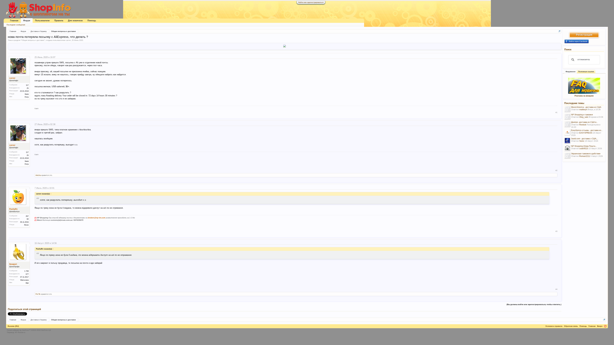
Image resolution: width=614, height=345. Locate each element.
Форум (26, 20)
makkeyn (583, 109)
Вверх (599, 326)
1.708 (26, 271)
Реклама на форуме (584, 96)
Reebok (582, 125)
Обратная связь (571, 326)
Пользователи (42, 20)
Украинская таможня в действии (585, 154)
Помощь (91, 20)
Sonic (581, 141)
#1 (556, 112)
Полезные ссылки (586, 72)
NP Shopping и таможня (582, 115)
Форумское (570, 72)
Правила (58, 20)
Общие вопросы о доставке (33, 40)
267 (27, 216)
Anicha (38, 175)
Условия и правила (553, 326)
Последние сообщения (16, 25)
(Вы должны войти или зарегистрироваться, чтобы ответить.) (534, 304)
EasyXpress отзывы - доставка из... (587, 130)
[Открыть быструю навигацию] (559, 31)
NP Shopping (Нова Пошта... (584, 146)
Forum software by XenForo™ (29, 330)
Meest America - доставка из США (586, 107)
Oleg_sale (583, 117)
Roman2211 (584, 156)
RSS (605, 326)
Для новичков (75, 20)
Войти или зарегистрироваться (310, 2)
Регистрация (584, 34)
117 (27, 85)
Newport (13, 264)
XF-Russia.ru (20, 332)
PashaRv (13, 209)
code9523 (583, 148)
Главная (14, 20)
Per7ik (37, 294)
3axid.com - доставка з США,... (584, 139)
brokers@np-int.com (96, 218)
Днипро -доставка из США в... (584, 122)
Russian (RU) (13, 326)
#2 (556, 170)
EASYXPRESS (585, 133)
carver (68, 40)
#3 (556, 231)
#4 (556, 289)
